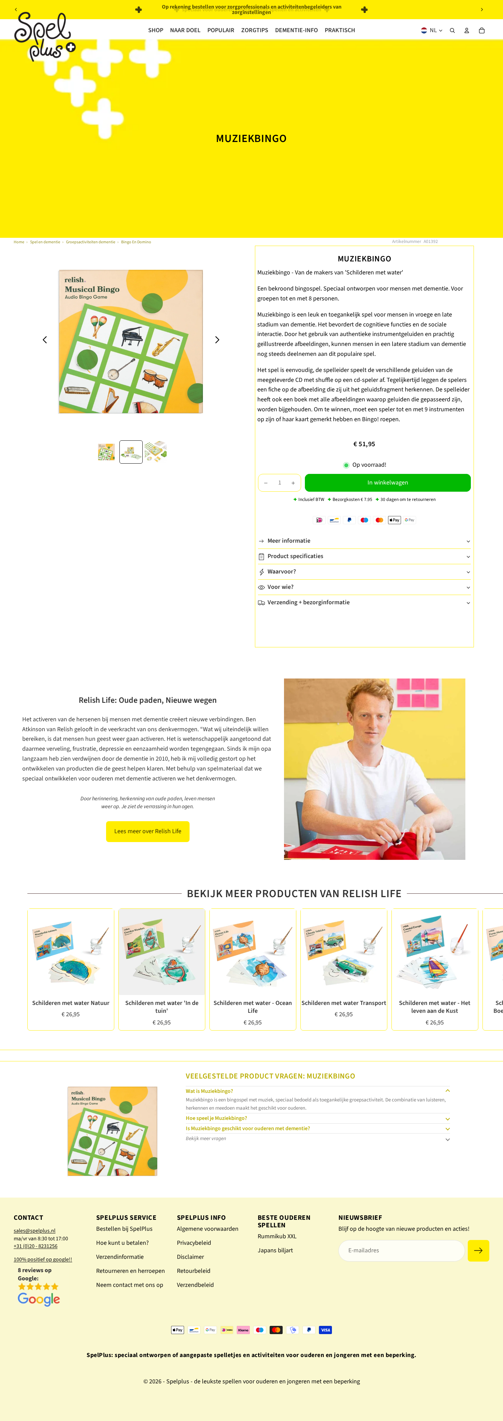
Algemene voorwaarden (207, 1229)
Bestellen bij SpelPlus (124, 1229)
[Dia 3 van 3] (156, 452)
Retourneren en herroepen (130, 1271)
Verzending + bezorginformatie (309, 602)
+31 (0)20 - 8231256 (35, 1246)
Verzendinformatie (120, 1257)
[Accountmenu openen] (466, 30)
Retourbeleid (193, 1271)
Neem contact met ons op (129, 1285)
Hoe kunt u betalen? (122, 1243)
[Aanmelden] (478, 1251)
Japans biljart (275, 1250)
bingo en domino (136, 242)
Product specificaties (295, 556)
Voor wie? (281, 587)
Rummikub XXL (277, 1236)
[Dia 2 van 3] (131, 452)
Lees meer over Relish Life (147, 831)
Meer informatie (289, 541)
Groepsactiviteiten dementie (90, 242)
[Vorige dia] (16, 9)
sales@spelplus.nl (34, 1231)
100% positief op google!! (43, 1259)
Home (19, 242)
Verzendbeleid (195, 1285)
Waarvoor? (282, 572)
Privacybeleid (194, 1243)
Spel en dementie (45, 242)
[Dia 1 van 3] (106, 452)
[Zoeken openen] (452, 30)
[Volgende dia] (481, 9)
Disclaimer (190, 1257)
